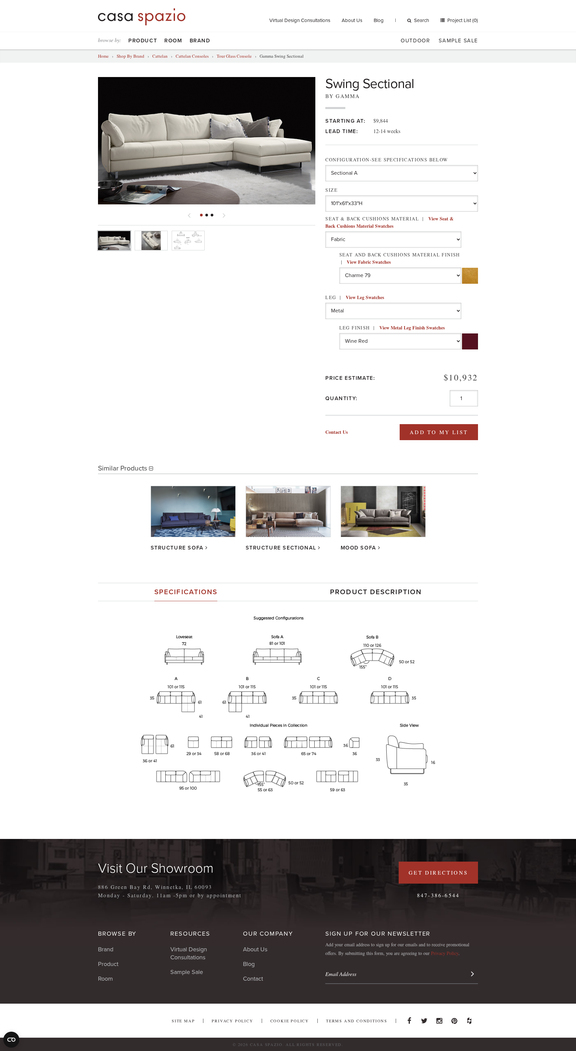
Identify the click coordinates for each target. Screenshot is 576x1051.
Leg (354, 297)
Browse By (117, 933)
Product (142, 40)
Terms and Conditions (356, 1020)
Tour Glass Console (234, 56)
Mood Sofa (358, 548)
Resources (190, 933)
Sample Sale (458, 40)
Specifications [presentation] (185, 592)
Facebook (409, 1019)
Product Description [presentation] (376, 592)
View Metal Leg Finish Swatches (412, 327)
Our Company (268, 933)
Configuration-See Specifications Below (386, 159)
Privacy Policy (444, 953)
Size (331, 190)
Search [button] (421, 20)
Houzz (469, 1019)
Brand (200, 40)
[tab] (186, 592)
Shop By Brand (130, 56)
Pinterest (454, 1019)
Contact (253, 978)
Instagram (439, 1019)
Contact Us (336, 431)
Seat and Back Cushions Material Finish (399, 258)
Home (103, 56)
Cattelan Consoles (192, 56)
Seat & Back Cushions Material (389, 222)
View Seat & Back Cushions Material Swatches (389, 222)
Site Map (183, 1020)
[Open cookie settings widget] (11, 1040)
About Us (352, 20)
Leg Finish (392, 327)
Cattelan (160, 56)
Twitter (424, 1019)
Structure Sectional (281, 548)
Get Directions (438, 872)
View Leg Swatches (365, 297)
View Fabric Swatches (369, 261)
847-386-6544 (438, 895)
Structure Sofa (177, 548)
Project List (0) (462, 20)
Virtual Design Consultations (299, 20)
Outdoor (415, 40)
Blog (379, 20)
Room (173, 40)
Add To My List (439, 431)
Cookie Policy (289, 1020)
